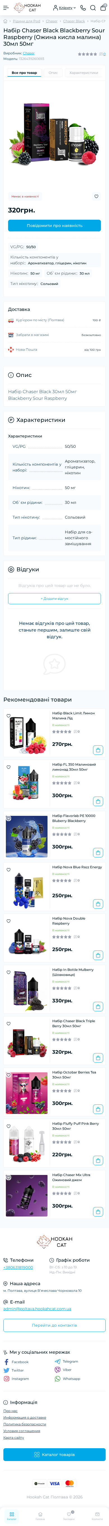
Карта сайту (13, 1437)
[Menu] (6, 8)
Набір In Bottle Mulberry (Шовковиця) (73, 972)
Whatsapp (71, 1379)
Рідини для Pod (26, 21)
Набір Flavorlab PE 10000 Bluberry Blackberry (73, 818)
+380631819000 (18, 1267)
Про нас (10, 1411)
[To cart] (98, 750)
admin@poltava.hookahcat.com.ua (37, 1308)
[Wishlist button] (96, 196)
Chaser (52, 21)
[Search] (93, 8)
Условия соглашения (21, 1431)
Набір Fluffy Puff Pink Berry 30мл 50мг (75, 1126)
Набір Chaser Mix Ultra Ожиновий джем (71, 1177)
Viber (67, 1370)
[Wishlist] (8, 716)
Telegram (70, 1361)
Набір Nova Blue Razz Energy (77, 867)
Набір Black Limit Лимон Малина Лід (73, 715)
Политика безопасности (24, 1424)
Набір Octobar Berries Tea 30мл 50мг (74, 1074)
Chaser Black (74, 21)
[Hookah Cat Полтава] (54, 1242)
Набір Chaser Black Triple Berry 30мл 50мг (73, 1023)
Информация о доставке (24, 1417)
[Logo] (27, 7)
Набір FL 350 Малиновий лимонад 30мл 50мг (74, 767)
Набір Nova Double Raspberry (68, 920)
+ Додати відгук (54, 598)
